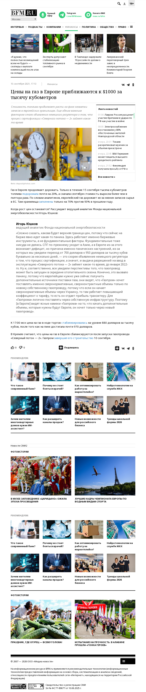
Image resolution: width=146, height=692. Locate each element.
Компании (53, 26)
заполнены (46, 201)
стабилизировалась (74, 322)
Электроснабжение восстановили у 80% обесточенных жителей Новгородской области (112, 131)
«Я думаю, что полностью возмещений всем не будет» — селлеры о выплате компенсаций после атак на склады (25, 64)
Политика (89, 26)
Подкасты (35, 26)
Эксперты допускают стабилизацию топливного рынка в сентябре (54, 61)
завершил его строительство (73, 338)
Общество (107, 26)
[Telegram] (128, 85)
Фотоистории (20, 451)
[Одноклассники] (133, 85)
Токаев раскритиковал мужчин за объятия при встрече (113, 145)
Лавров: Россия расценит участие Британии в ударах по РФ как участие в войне (115, 118)
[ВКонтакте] (123, 85)
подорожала (30, 193)
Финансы (71, 26)
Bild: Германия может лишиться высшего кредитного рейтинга (113, 157)
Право (122, 26)
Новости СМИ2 (19, 445)
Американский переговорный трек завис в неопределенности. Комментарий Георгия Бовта (119, 64)
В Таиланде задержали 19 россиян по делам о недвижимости (88, 60)
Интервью (17, 26)
